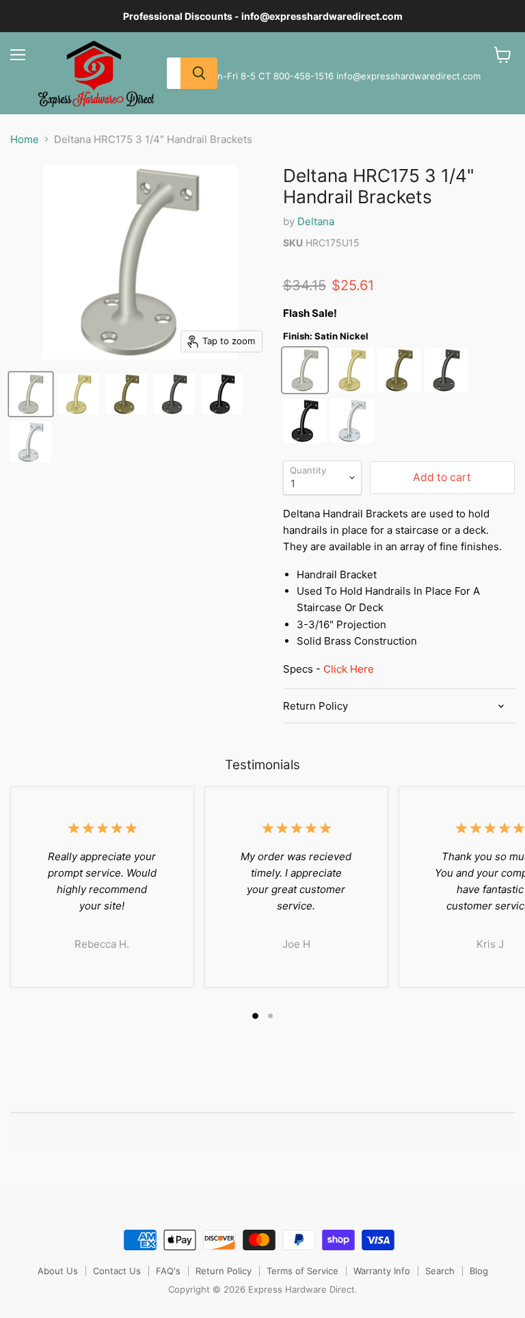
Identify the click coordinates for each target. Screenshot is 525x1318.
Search (440, 1270)
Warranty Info (381, 1270)
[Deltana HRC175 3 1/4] (31, 394)
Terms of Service (302, 1270)
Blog (479, 1270)
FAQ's (168, 1270)
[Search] (198, 73)
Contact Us (117, 1270)
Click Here (348, 668)
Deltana (315, 221)
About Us (58, 1270)
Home (24, 139)
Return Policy (224, 1270)
